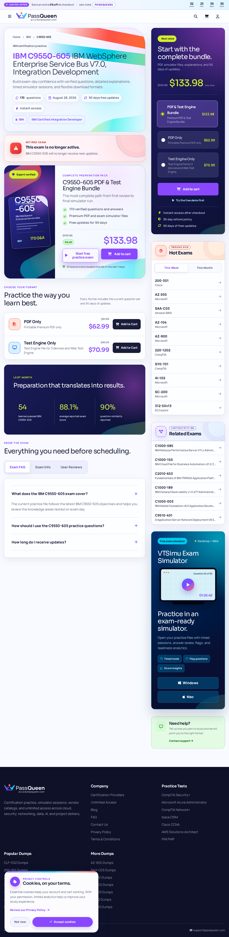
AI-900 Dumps (101, 877)
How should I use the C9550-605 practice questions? (58, 525)
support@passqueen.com (209, 930)
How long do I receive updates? (39, 542)
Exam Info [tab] (43, 467)
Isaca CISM (170, 817)
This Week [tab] (171, 268)
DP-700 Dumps (102, 884)
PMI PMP (168, 839)
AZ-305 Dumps (102, 892)
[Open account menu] (217, 16)
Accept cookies (65, 922)
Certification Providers (107, 795)
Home (16, 37)
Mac (190, 696)
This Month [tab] (205, 268)
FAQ (94, 817)
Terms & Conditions (105, 839)
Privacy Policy (101, 832)
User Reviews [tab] (71, 467)
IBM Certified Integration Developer (57, 119)
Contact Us (99, 824)
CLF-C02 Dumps (16, 862)
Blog (94, 810)
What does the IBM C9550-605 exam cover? (50, 493)
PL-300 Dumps (101, 907)
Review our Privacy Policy (27, 910)
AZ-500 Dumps (102, 862)
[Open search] (195, 16)
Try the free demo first (190, 200)
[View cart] (206, 16)
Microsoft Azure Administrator (184, 802)
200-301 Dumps (16, 870)
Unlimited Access (104, 802)
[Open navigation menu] (9, 16)
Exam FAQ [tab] (17, 467)
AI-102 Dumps (101, 899)
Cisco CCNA (171, 824)
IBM (28, 37)
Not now (20, 922)
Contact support (180, 741)
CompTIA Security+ (176, 795)
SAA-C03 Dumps (103, 870)
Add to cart (122, 254)
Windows (190, 683)
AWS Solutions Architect (180, 832)
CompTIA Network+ (176, 810)
